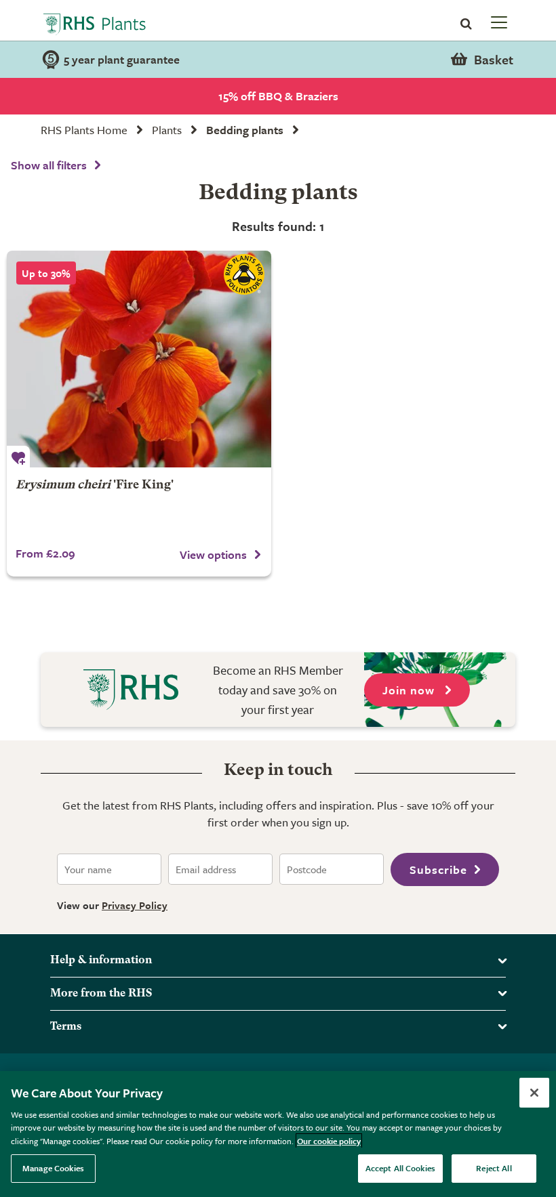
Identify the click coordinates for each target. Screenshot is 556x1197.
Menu (498, 21)
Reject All (493, 1168)
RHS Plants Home (84, 129)
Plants (167, 129)
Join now (410, 689)
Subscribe (438, 869)
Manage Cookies (53, 1168)
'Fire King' (95, 485)
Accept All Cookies (400, 1168)
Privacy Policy (134, 905)
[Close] (534, 1093)
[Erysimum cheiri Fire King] (139, 359)
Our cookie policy (329, 1141)
